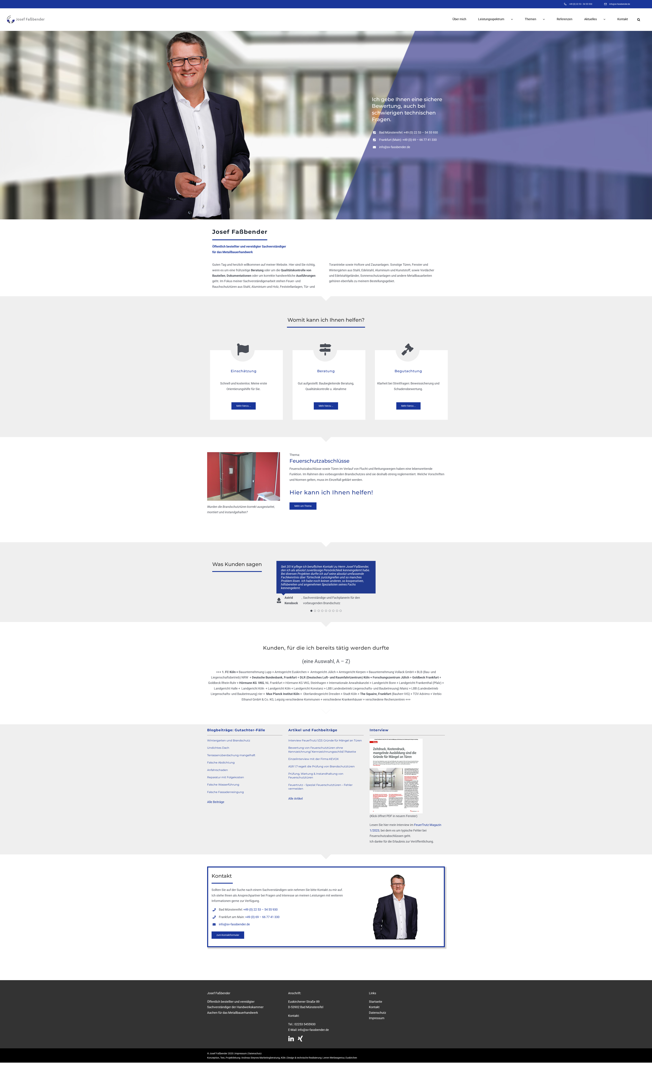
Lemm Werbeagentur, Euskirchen (340, 1054)
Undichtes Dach (218, 744)
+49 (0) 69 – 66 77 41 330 (419, 139)
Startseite (375, 998)
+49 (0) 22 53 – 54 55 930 (421, 132)
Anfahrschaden (217, 766)
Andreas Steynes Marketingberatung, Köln (263, 1054)
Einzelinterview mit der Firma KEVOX (313, 755)
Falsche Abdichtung (221, 759)
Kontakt (374, 1003)
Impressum (376, 1014)
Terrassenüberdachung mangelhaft (231, 751)
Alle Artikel (295, 795)
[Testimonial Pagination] (311, 607)
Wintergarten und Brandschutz (228, 737)
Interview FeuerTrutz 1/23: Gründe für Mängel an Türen (325, 737)
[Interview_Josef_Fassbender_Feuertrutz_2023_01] (396, 736)
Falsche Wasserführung (223, 781)
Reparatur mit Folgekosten (225, 773)
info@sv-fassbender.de (619, 4)
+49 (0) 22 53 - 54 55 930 (580, 4)
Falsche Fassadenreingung (225, 788)
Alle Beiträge (215, 798)
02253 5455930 (304, 1020)
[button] (642, 19)
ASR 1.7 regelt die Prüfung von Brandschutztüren (321, 763)
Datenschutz (377, 1009)
